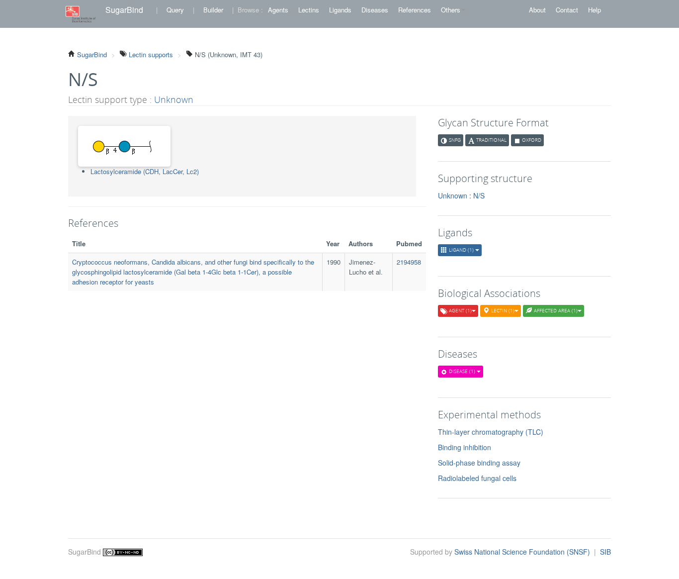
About (537, 9)
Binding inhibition (464, 447)
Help (594, 9)
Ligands (340, 9)
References (414, 9)
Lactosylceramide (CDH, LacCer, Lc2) (144, 171)
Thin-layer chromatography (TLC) (490, 432)
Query (175, 9)
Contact (567, 9)
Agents (278, 9)
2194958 (409, 262)
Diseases (374, 9)
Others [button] (450, 9)
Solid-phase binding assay (479, 463)
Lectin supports (150, 54)
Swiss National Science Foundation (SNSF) (523, 552)
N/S (479, 195)
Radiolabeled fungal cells (477, 478)
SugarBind (124, 9)
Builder (213, 9)
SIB (605, 552)
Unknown (173, 99)
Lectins (308, 9)
